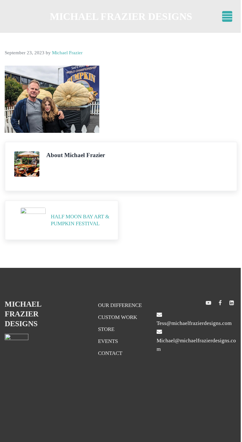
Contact (110, 353)
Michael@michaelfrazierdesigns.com (196, 345)
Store (106, 329)
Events (108, 341)
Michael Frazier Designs (121, 16)
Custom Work (117, 317)
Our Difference (120, 305)
